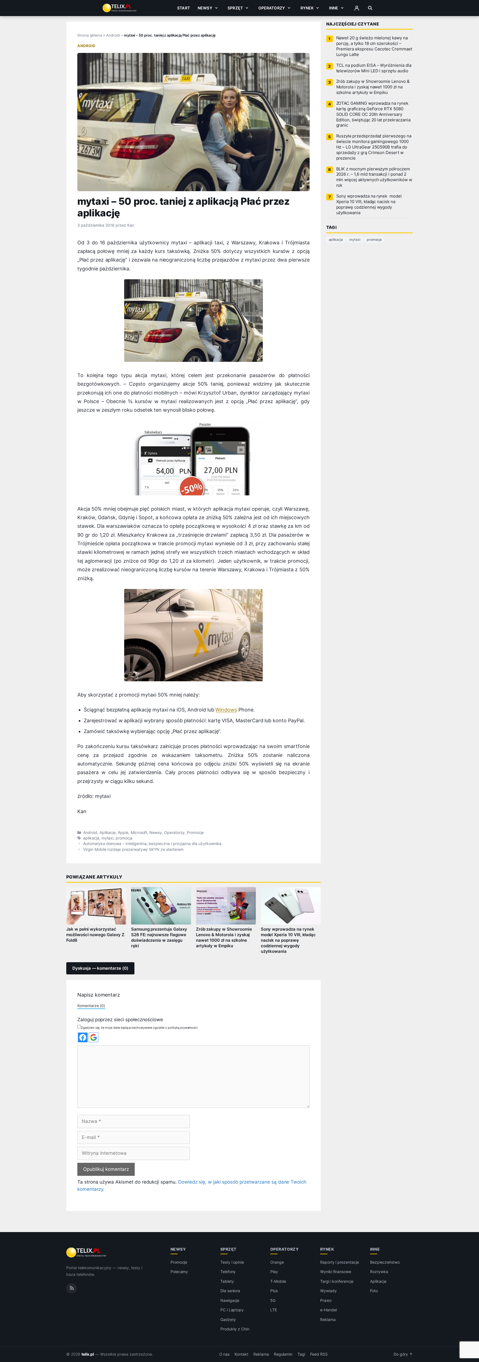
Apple (123, 832)
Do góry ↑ (403, 1354)
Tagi (301, 1354)
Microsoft (139, 832)
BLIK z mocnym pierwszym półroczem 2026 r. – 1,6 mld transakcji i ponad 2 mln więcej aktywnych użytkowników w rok (374, 177)
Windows (226, 710)
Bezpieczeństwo (385, 1262)
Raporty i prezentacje (339, 1262)
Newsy (205, 8)
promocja (124, 838)
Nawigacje (230, 1300)
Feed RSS (319, 1354)
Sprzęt (235, 8)
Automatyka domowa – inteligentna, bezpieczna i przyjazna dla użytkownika (152, 843)
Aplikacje (108, 832)
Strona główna (89, 35)
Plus (274, 1290)
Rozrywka (379, 1271)
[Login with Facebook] (83, 1037)
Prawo (326, 1300)
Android (113, 35)
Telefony (228, 1271)
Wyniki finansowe (335, 1271)
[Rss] (71, 1288)
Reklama (328, 1319)
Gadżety (228, 1319)
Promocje (195, 832)
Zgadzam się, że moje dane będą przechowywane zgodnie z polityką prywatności (139, 1028)
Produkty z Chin (234, 1329)
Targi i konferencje (336, 1281)
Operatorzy (271, 8)
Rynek (307, 8)
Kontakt (241, 1354)
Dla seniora (230, 1290)
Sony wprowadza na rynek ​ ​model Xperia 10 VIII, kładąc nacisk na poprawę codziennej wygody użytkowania (289, 940)
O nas (224, 1354)
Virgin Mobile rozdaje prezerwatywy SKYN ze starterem (133, 849)
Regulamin (283, 1354)
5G (273, 1300)
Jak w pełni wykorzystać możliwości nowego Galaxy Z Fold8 (95, 935)
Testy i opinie (232, 1262)
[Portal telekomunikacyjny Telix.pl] (86, 1252)
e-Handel (328, 1309)
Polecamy (179, 1271)
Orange (277, 1262)
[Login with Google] (93, 1037)
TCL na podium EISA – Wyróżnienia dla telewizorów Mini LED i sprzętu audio (373, 68)
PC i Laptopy (232, 1309)
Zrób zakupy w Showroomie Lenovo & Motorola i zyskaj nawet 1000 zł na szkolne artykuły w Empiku (224, 937)
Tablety (227, 1281)
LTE (273, 1309)
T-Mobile (278, 1281)
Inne (333, 8)
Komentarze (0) (91, 1005)
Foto (374, 1290)
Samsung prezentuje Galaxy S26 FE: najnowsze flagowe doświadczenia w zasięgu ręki (159, 937)
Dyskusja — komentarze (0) (100, 968)
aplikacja (91, 838)
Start (183, 8)
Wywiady (328, 1290)
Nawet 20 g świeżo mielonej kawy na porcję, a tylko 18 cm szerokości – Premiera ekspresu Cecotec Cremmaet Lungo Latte (374, 46)
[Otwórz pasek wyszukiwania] (370, 8)
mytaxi (107, 838)
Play (274, 1271)
